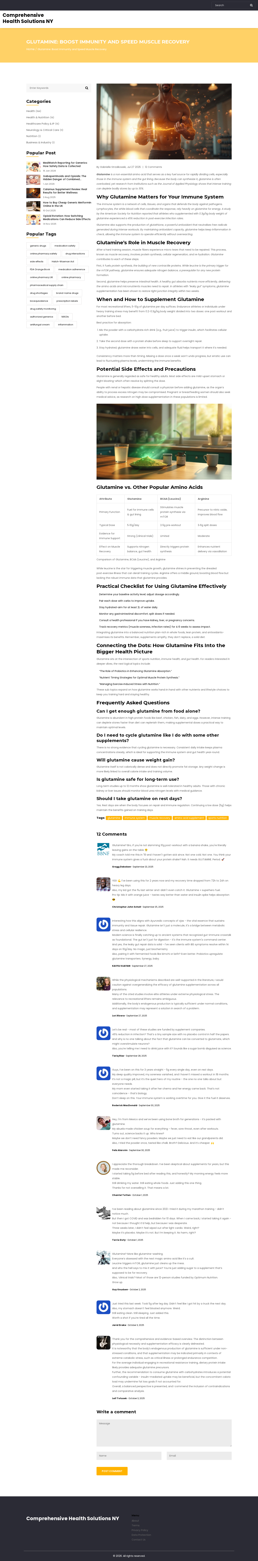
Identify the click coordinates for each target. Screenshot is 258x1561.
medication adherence (71, 269)
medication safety (65, 245)
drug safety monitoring (43, 308)
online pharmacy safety (43, 253)
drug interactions (75, 253)
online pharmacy (71, 277)
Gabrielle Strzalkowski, (113, 167)
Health (33, 111)
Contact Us (138, 1539)
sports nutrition (217, 818)
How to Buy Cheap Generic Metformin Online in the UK (67, 204)
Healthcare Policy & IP (42, 123)
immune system (135, 818)
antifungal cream (40, 324)
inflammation (65, 324)
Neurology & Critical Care (44, 130)
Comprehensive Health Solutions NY (28, 18)
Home (30, 49)
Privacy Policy (140, 1530)
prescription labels (67, 301)
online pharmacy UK (41, 277)
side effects (36, 261)
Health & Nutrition (40, 117)
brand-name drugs (67, 293)
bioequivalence (39, 301)
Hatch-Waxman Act (63, 261)
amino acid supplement (189, 818)
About (135, 1520)
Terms (136, 1525)
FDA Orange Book (40, 269)
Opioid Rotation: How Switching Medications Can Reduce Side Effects (67, 217)
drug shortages (39, 293)
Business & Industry (40, 142)
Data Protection (141, 1535)
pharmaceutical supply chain (46, 285)
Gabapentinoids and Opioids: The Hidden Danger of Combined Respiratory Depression (64, 178)
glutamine (114, 818)
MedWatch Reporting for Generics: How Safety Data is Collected (65, 164)
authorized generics (41, 316)
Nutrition (33, 136)
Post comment (112, 1471)
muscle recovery (159, 818)
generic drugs (38, 245)
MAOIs (65, 316)
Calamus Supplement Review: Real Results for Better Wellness (65, 191)
